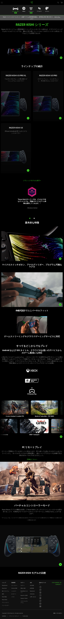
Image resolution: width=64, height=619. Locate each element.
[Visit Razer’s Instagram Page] (40, 590)
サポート (23, 585)
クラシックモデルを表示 (32, 180)
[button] (2, 3)
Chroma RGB (14, 588)
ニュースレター (5, 605)
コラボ (12, 596)
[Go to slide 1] (29, 218)
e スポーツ (13, 594)
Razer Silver (4, 599)
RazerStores (4, 585)
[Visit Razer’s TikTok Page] (40, 601)
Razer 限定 (4, 596)
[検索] (58, 2)
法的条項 (4, 616)
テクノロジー (14, 585)
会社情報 (32, 585)
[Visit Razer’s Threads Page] (40, 592)
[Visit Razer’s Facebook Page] (40, 587)
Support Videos (24, 598)
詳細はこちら (32, 459)
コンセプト (13, 591)
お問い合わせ (33, 596)
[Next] (61, 200)
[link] (31, 2)
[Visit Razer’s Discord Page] (40, 606)
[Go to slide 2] (34, 218)
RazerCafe (4, 588)
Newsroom (32, 591)
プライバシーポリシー (14, 616)
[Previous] (3, 200)
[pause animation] (61, 436)
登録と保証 (23, 588)
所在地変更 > (59, 613)
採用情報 (32, 588)
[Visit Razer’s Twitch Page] (40, 603)
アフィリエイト (5, 602)
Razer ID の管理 (24, 595)
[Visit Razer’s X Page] (40, 595)
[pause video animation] (62, 58)
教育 (3, 594)
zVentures (32, 594)
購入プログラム (5, 591)
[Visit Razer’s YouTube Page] (40, 598)
